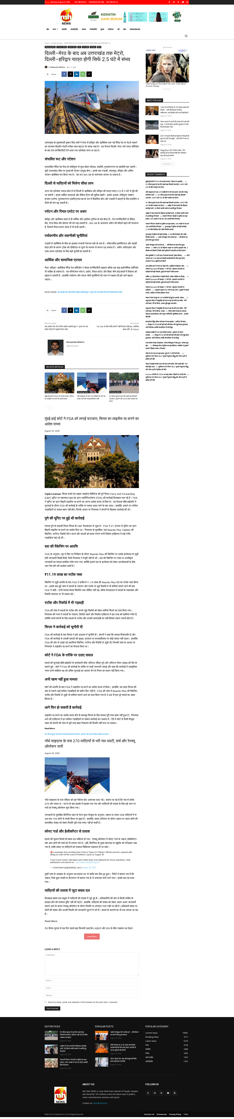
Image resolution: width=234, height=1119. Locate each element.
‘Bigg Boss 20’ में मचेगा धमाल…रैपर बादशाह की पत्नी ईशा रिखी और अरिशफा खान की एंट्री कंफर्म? (173, 153)
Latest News (72, 47)
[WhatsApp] (83, 74)
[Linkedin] (76, 74)
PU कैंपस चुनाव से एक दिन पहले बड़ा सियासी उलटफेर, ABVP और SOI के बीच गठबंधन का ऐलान (123, 398)
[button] (186, 35)
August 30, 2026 (89, 867)
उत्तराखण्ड (92, 47)
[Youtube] (183, 2)
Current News (61, 47)
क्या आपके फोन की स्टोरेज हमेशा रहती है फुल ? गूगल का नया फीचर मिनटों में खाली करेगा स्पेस (90, 292)
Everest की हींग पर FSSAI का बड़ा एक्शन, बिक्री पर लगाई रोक (165, 374)
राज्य (79, 47)
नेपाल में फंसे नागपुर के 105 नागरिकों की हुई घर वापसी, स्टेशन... (165, 297)
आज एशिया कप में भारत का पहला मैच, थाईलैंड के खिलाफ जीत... (165, 266)
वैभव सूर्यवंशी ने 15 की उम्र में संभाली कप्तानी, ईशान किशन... (164, 255)
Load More (92, 936)
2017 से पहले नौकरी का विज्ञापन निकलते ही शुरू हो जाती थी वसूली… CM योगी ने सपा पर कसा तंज (174, 138)
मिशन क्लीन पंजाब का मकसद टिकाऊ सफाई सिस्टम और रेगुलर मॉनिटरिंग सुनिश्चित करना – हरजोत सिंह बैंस (166, 314)
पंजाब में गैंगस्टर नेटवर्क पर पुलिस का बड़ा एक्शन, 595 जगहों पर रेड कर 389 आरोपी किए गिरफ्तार (74, 1062)
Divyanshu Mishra (57, 67)
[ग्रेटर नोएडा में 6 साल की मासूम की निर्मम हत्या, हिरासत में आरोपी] (101, 1062)
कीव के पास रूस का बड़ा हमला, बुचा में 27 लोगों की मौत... (163, 353)
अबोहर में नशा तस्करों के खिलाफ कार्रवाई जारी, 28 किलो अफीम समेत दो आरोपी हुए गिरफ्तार (73, 1048)
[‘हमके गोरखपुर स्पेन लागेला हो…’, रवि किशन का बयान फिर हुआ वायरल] (101, 1035)
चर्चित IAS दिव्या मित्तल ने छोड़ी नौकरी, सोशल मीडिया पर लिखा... (165, 276)
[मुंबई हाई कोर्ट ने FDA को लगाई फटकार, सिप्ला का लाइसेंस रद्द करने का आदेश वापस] (59, 383)
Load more (166, 164)
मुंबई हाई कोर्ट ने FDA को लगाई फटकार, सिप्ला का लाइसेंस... (164, 181)
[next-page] (50, 408)
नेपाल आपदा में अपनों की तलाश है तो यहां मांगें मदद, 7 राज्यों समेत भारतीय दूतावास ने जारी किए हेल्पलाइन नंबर (174, 124)
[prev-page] (46, 408)
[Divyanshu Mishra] (46, 67)
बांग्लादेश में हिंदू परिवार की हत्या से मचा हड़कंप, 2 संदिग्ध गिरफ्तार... (166, 321)
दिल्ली (99, 47)
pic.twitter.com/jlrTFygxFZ (88, 862)
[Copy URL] (89, 74)
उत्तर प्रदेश (85, 47)
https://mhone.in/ (72, 346)
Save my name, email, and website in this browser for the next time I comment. (83, 1002)
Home (47, 43)
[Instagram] (174, 2)
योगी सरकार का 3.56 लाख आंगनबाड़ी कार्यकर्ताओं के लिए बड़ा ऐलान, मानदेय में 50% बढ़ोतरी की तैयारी (167, 258)
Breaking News (57, 43)
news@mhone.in (100, 1103)
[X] (178, 2)
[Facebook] (169, 2)
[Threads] (187, 2)
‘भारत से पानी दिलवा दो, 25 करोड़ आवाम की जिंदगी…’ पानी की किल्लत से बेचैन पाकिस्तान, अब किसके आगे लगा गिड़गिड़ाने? (174, 110)
